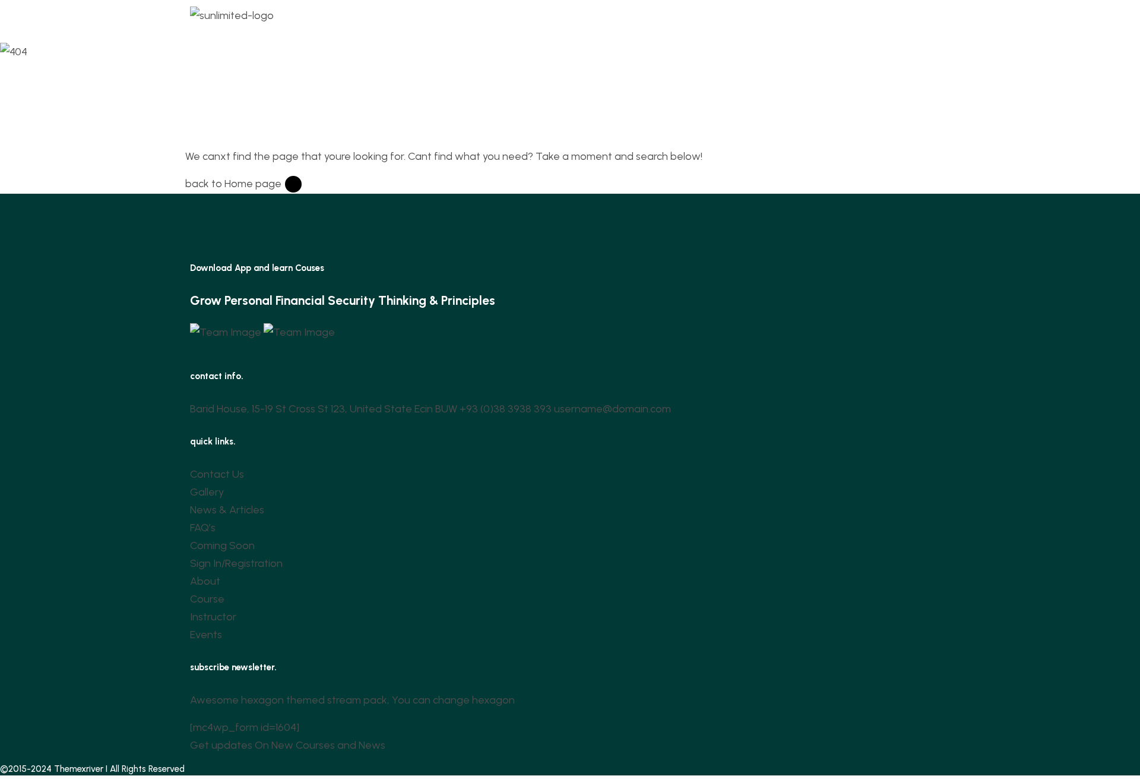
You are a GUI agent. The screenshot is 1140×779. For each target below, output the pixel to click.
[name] (227, 331)
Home (374, 18)
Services (547, 18)
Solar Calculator (626, 18)
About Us (483, 18)
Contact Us (705, 18)
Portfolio (425, 18)
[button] (486, 19)
